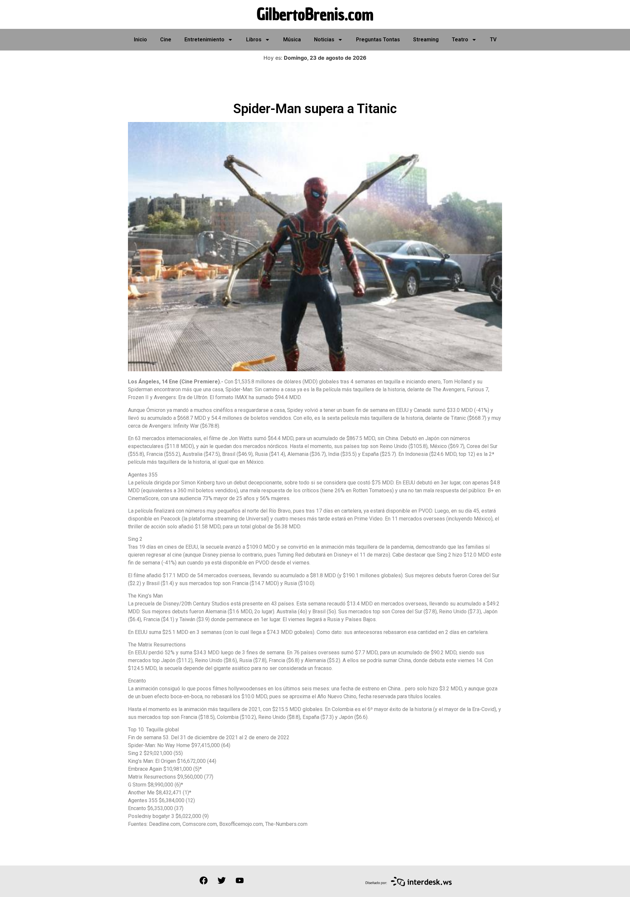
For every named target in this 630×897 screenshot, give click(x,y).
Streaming (426, 39)
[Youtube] (239, 880)
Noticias (324, 39)
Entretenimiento (204, 39)
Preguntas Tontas (378, 39)
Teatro (460, 39)
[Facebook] (203, 880)
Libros (254, 39)
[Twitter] (221, 880)
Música (292, 39)
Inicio (140, 39)
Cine (165, 39)
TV (493, 39)
